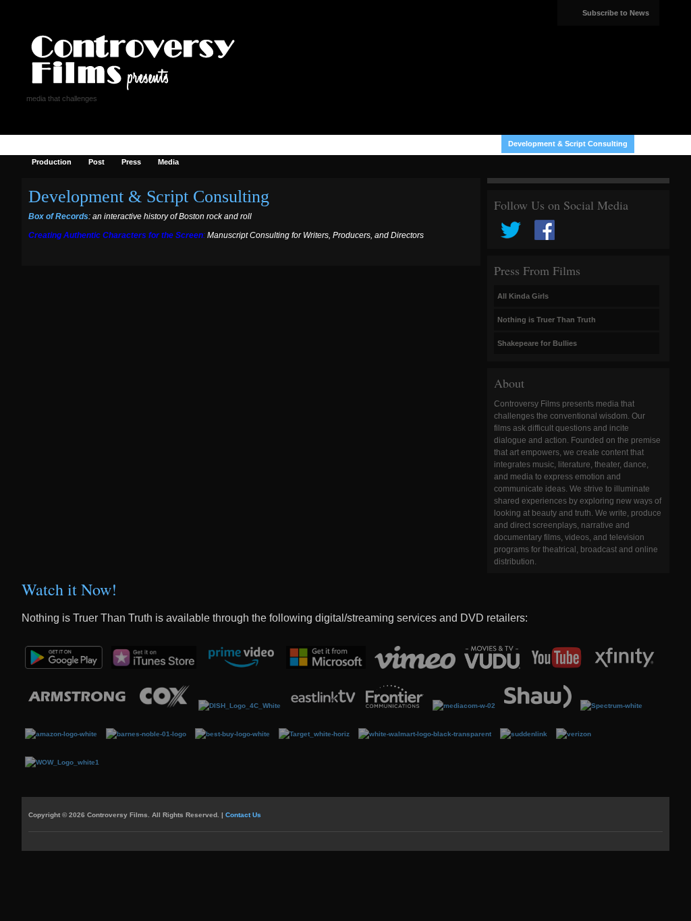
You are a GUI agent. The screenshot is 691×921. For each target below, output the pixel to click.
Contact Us (243, 815)
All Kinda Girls (523, 296)
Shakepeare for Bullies (537, 343)
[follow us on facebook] (544, 237)
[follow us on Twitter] (511, 237)
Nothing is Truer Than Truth (546, 320)
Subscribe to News (615, 13)
